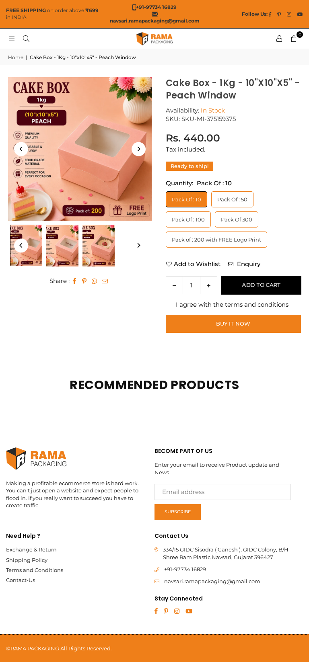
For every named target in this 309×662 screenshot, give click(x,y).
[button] (293, 38)
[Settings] (279, 38)
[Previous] (21, 149)
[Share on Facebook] (75, 281)
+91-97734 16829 (185, 569)
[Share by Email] (105, 281)
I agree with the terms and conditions (231, 304)
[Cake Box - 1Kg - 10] (62, 245)
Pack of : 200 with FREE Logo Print (216, 239)
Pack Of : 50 (232, 199)
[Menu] (11, 38)
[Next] (139, 149)
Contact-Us (20, 580)
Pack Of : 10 (186, 199)
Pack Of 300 (236, 219)
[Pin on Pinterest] (85, 281)
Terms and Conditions (34, 570)
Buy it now (233, 323)
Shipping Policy (26, 560)
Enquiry (247, 264)
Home (15, 57)
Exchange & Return (31, 549)
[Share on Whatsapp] (95, 281)
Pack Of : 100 (188, 219)
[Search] (26, 38)
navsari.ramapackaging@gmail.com (212, 581)
